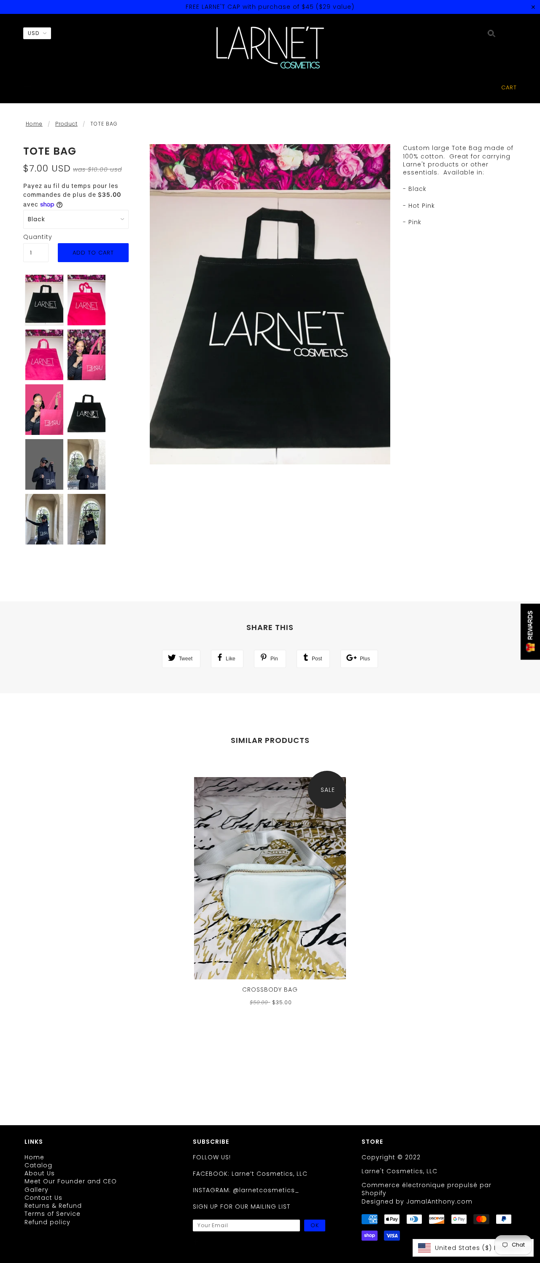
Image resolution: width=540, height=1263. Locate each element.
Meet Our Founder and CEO (70, 1181)
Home (34, 123)
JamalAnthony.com (439, 1201)
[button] (473, 1248)
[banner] (270, 48)
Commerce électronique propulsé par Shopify (426, 1189)
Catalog (38, 1165)
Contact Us (43, 1197)
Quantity (36, 237)
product (66, 123)
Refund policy (47, 1222)
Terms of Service (52, 1213)
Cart (509, 87)
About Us (39, 1173)
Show (530, 631)
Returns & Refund (53, 1205)
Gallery (36, 1189)
